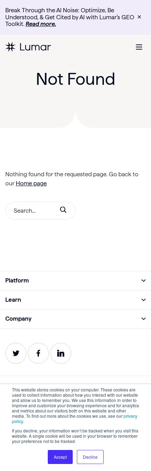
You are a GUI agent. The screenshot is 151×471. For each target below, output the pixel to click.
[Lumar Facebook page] (38, 353)
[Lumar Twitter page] (15, 353)
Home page (31, 183)
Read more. (41, 24)
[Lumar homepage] (28, 47)
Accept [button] (60, 457)
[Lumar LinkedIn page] (60, 353)
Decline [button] (90, 457)
